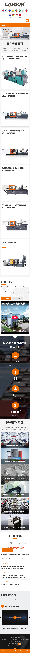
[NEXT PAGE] (27, 33)
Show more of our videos (12, 605)
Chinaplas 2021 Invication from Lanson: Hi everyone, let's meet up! (15, 554)
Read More (6, 297)
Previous (0, 617)
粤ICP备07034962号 (12, 643)
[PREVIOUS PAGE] (2, 33)
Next (29, 617)
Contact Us (17, 297)
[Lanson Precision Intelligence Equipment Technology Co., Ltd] (15, 4)
